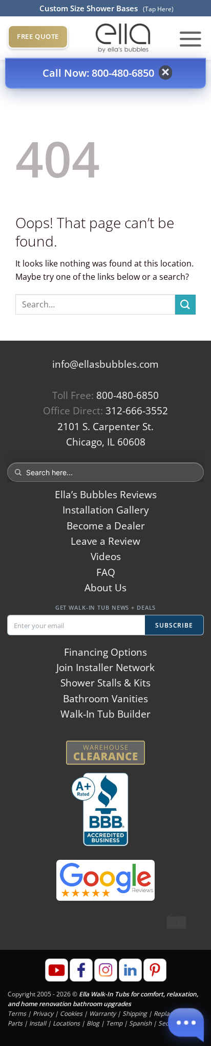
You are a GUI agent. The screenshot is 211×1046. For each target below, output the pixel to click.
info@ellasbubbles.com (105, 364)
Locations (66, 1023)
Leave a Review (105, 541)
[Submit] (185, 305)
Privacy (43, 1013)
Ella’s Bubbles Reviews (106, 494)
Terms (17, 1013)
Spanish (140, 1023)
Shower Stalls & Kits (105, 682)
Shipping (134, 1013)
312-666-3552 (137, 410)
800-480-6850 (127, 395)
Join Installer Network (105, 667)
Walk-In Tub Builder (105, 714)
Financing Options (105, 652)
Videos (106, 556)
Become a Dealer (106, 525)
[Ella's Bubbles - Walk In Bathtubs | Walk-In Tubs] (123, 38)
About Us (105, 587)
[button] (190, 38)
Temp (114, 1023)
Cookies (71, 1013)
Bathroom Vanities (105, 698)
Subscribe (174, 625)
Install (37, 1023)
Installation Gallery (105, 510)
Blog (93, 1023)
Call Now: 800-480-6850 (98, 73)
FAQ (105, 572)
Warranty (102, 1013)
